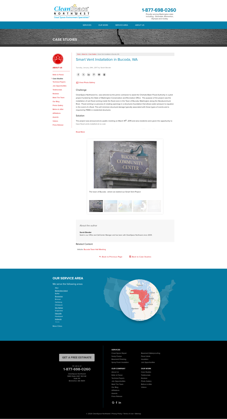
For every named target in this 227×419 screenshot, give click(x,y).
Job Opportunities (59, 86)
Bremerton (59, 296)
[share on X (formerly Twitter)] (83, 74)
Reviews (56, 94)
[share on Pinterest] (94, 74)
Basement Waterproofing (150, 353)
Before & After (58, 109)
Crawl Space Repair (119, 353)
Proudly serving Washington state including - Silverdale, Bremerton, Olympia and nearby (159, 16)
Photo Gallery (58, 105)
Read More (80, 132)
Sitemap (138, 413)
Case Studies (58, 79)
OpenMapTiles (137, 320)
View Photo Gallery (87, 82)
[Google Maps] (113, 402)
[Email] (99, 74)
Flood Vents (145, 356)
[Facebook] (116, 402)
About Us (57, 68)
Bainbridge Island (61, 291)
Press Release (58, 125)
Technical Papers (59, 82)
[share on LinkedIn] (89, 74)
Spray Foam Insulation (120, 362)
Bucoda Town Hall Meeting (95, 249)
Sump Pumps (116, 356)
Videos (55, 121)
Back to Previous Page (111, 256)
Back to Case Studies (141, 256)
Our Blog (56, 101)
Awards (56, 117)
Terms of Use (128, 413)
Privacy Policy (117, 413)
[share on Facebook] (78, 74)
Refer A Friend (58, 75)
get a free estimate (77, 357)
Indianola (58, 319)
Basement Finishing (118, 359)
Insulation (144, 359)
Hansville (58, 313)
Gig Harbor (59, 308)
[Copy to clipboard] (104, 74)
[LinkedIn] (119, 402)
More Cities (57, 326)
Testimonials (57, 90)
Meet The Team (58, 98)
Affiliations (57, 113)
